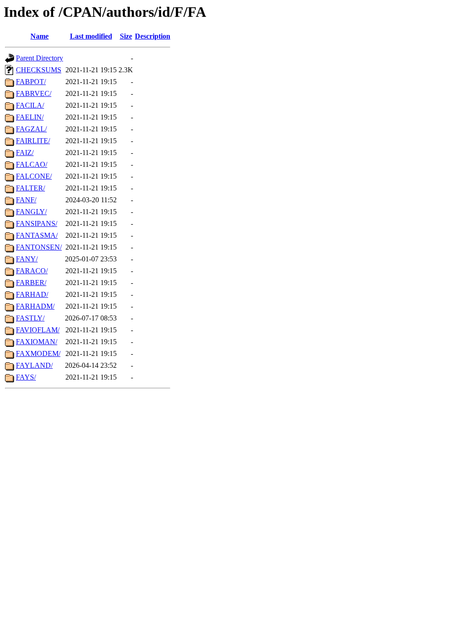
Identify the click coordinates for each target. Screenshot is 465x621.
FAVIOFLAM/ (37, 330)
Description (152, 36)
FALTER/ (30, 188)
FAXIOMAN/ (36, 342)
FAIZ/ (25, 152)
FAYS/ (26, 377)
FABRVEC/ (33, 93)
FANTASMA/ (37, 235)
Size (126, 36)
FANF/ (26, 200)
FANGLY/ (31, 211)
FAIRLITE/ (33, 141)
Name (39, 36)
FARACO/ (32, 271)
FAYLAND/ (34, 365)
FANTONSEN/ (39, 247)
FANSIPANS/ (36, 223)
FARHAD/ (32, 294)
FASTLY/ (30, 318)
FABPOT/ (31, 81)
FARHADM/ (35, 306)
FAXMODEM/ (38, 353)
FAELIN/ (30, 117)
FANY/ (27, 259)
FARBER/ (31, 282)
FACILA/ (30, 105)
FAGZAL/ (31, 129)
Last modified (91, 36)
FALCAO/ (31, 164)
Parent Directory (39, 58)
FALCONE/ (34, 176)
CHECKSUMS (38, 70)
